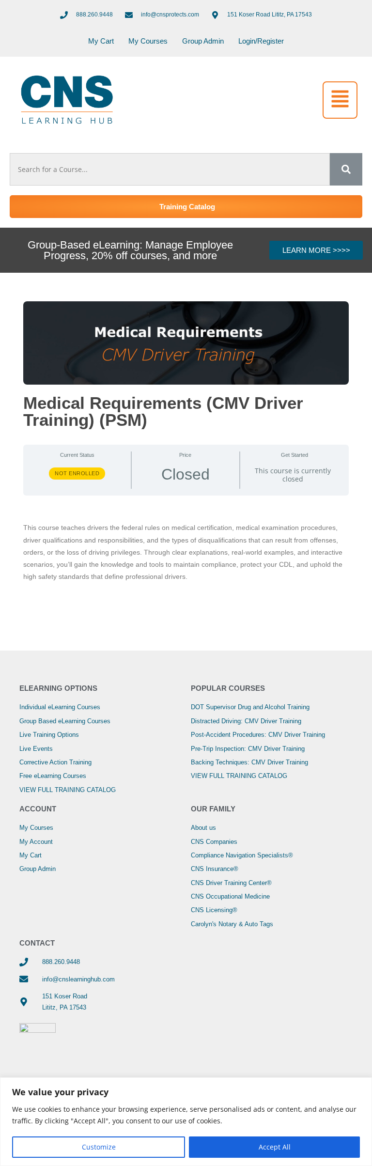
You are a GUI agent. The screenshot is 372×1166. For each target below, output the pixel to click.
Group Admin (203, 41)
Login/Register (261, 41)
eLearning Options (58, 688)
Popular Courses (228, 688)
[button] (340, 100)
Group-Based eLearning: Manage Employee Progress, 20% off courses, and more (130, 250)
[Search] (346, 169)
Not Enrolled (77, 473)
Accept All (275, 1146)
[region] (186, 1121)
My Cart (101, 41)
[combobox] (170, 169)
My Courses (148, 41)
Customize (99, 1146)
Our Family (213, 809)
